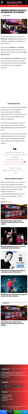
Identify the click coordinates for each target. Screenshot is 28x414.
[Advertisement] (14, 85)
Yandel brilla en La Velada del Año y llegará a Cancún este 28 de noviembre (14, 295)
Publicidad (4, 397)
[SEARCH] (26, 2)
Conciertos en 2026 (7, 396)
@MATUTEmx (7, 155)
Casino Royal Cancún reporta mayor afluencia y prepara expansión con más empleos (12, 222)
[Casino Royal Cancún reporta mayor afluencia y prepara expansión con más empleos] (14, 211)
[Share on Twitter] (10, 412)
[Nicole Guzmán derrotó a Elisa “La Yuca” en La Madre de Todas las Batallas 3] (14, 236)
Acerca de (4, 400)
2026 (17, 5)
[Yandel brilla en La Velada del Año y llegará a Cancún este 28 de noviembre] (14, 284)
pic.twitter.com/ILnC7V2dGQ (15, 164)
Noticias (9, 202)
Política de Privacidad (7, 399)
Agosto (13, 5)
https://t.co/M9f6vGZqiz (13, 162)
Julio (9, 5)
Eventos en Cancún (7, 395)
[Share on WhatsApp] (17, 412)
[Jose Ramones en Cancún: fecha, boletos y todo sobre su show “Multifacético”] (14, 260)
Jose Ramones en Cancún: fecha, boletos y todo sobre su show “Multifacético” (13, 271)
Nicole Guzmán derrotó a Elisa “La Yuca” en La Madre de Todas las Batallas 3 (13, 247)
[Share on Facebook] (3, 412)
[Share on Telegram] (24, 412)
